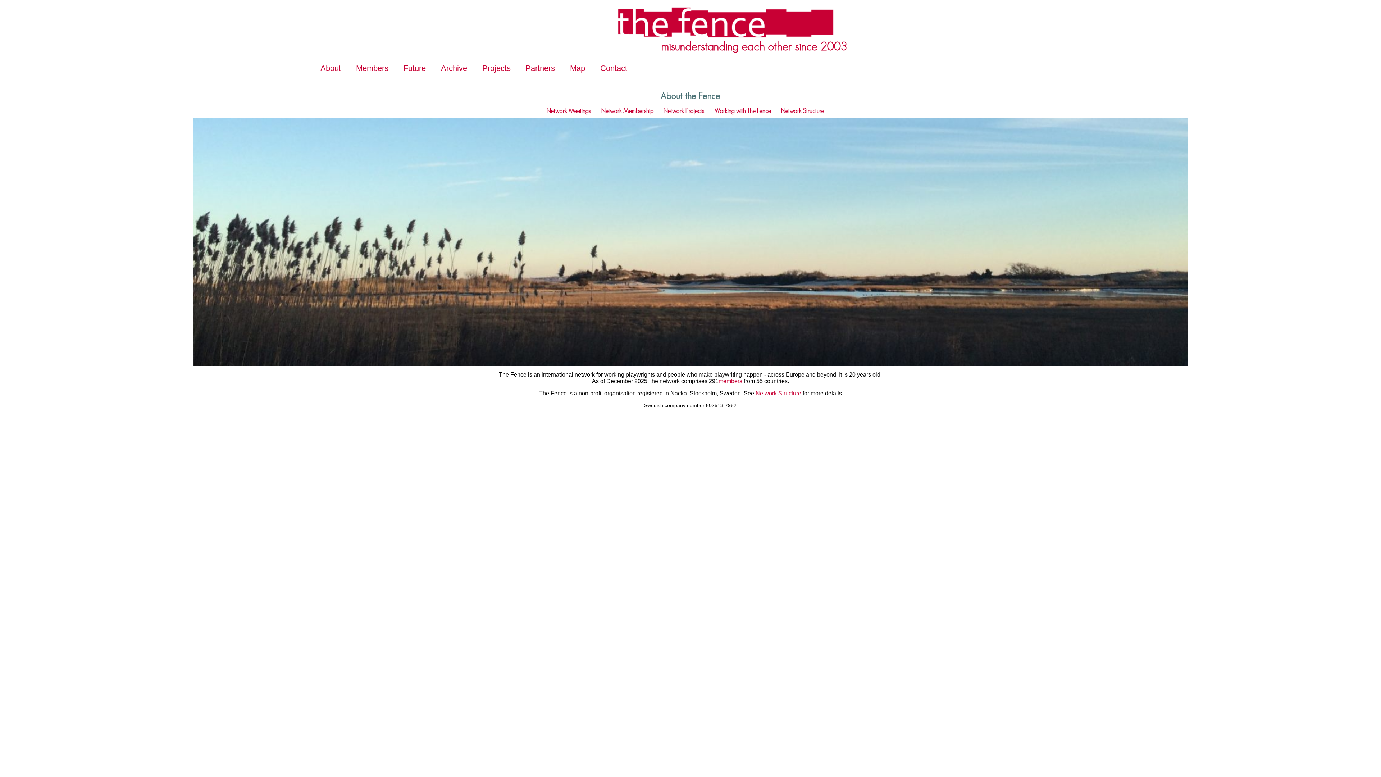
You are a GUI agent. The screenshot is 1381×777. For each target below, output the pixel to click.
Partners (540, 68)
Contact (613, 68)
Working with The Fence (743, 110)
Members (372, 68)
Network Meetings (569, 110)
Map (577, 68)
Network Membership (627, 110)
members (730, 381)
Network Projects (684, 110)
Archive (454, 68)
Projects (496, 68)
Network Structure (802, 110)
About (330, 68)
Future (415, 68)
